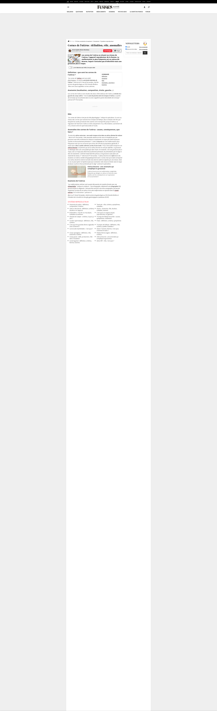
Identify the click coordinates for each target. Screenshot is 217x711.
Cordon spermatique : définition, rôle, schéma (82, 221)
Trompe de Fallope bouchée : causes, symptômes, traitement (108, 217)
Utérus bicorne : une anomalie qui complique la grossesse (107, 237)
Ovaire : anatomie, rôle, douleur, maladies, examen (107, 209)
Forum (148, 1)
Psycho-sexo (122, 12)
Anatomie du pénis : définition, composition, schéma (79, 205)
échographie (72, 186)
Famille (112, 1)
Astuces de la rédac (132, 49)
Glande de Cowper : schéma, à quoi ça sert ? (82, 217)
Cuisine (81, 1)
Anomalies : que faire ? (108, 82)
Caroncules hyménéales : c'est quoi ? (81, 229)
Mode (71, 1)
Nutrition (89, 12)
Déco (92, 1)
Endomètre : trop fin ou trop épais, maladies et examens (81, 213)
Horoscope (138, 1)
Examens (112, 12)
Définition (104, 76)
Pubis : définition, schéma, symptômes (109, 221)
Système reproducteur (107, 41)
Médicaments (101, 12)
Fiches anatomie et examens (84, 41)
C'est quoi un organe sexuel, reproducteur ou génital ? (106, 213)
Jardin (96, 1)
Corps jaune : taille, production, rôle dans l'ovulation (81, 237)
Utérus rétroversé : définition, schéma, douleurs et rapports (82, 209)
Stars (127, 1)
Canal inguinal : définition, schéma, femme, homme (81, 242)
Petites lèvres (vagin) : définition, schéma (107, 234)
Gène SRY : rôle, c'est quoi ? (105, 241)
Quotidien (79, 12)
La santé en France (136, 12)
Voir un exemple (143, 47)
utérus (79, 78)
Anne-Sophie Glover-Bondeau (80, 50)
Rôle (103, 80)
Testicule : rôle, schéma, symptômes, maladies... (108, 205)
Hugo (143, 1)
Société (122, 1)
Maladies (70, 12)
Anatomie (96, 41)
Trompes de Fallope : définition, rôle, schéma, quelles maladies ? (108, 225)
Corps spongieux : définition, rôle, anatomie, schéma (80, 234)
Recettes (87, 1)
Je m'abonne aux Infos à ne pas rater (84, 67)
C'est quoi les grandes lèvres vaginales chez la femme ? (82, 225)
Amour (101, 1)
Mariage (106, 1)
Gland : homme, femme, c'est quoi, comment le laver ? (108, 229)
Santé (117, 1)
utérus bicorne (72, 148)
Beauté (76, 1)
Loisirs (132, 1)
